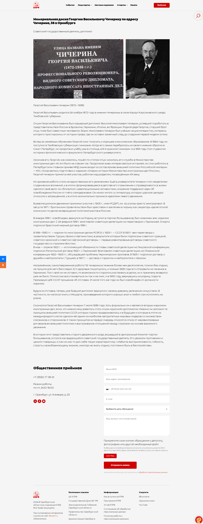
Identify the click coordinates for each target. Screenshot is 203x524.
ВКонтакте (144, 497)
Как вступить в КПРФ (114, 497)
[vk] (35, 401)
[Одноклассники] (3, 265)
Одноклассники (147, 501)
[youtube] (43, 401)
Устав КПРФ (109, 505)
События (70, 5)
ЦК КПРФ (73, 497)
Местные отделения (104, 5)
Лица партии (84, 5)
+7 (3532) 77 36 (42, 377)
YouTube (143, 505)
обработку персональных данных (153, 472)
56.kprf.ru (53, 516)
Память (133, 5)
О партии (121, 5)
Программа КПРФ (112, 501)
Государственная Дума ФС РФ (83, 501)
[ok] (39, 401)
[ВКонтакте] (3, 259)
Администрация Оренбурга (82, 519)
